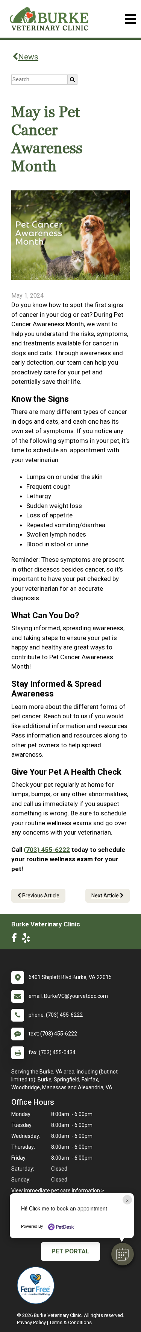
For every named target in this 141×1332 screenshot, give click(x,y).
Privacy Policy (31, 1322)
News (28, 56)
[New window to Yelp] (28, 940)
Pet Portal (70, 1251)
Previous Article (40, 896)
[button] (122, 1254)
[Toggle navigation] (130, 19)
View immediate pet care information (55, 1191)
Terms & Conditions (70, 1322)
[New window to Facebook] (16, 940)
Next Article (105, 896)
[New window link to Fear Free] (37, 1285)
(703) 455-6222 (47, 849)
